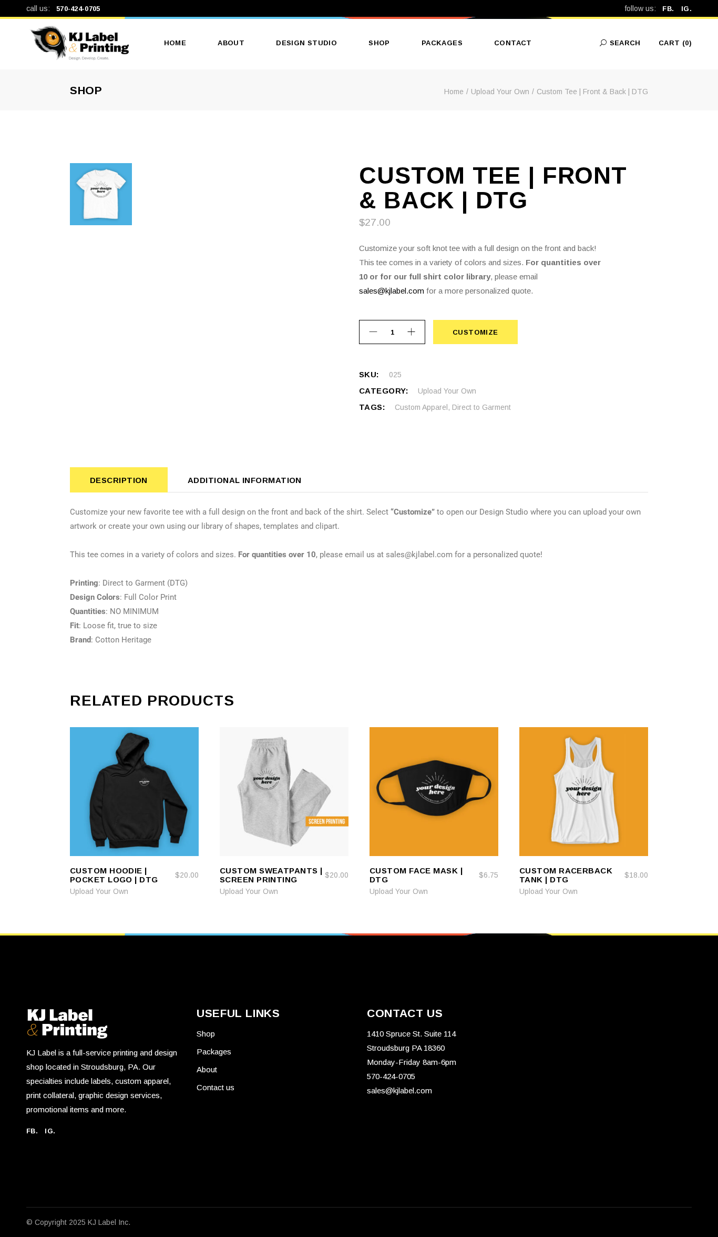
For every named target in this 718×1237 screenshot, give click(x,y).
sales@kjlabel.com (391, 290)
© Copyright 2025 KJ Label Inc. (78, 1222)
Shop (206, 1033)
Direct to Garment (481, 407)
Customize (475, 332)
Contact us (215, 1087)
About (207, 1069)
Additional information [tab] (245, 480)
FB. (671, 9)
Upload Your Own (447, 391)
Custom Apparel (421, 407)
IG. (686, 9)
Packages (214, 1051)
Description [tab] (119, 480)
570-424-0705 (78, 9)
